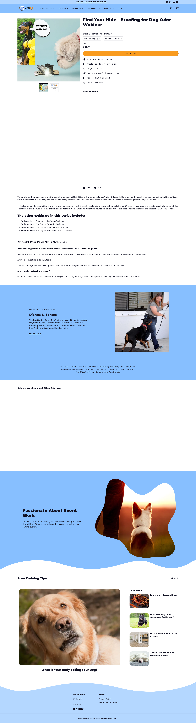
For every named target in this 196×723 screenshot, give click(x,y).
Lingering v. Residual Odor (163, 595)
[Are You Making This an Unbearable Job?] (139, 658)
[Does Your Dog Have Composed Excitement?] (139, 620)
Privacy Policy (105, 699)
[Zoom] (48, 49)
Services (62, 8)
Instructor (109, 34)
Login (120, 8)
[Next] (79, 87)
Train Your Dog (46, 8)
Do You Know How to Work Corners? (163, 635)
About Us (108, 8)
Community (93, 8)
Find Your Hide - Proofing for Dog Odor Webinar (42, 224)
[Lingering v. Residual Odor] (139, 601)
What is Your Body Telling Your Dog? (70, 670)
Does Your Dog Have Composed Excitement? (162, 616)
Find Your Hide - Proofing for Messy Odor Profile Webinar (46, 230)
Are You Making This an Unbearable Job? (162, 654)
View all (175, 578)
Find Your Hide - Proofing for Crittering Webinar (42, 221)
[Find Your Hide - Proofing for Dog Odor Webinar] (130, 107)
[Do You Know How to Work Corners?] (139, 639)
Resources (76, 8)
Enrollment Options (92, 34)
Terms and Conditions (108, 702)
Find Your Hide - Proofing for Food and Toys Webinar (45, 227)
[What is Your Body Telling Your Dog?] (69, 627)
